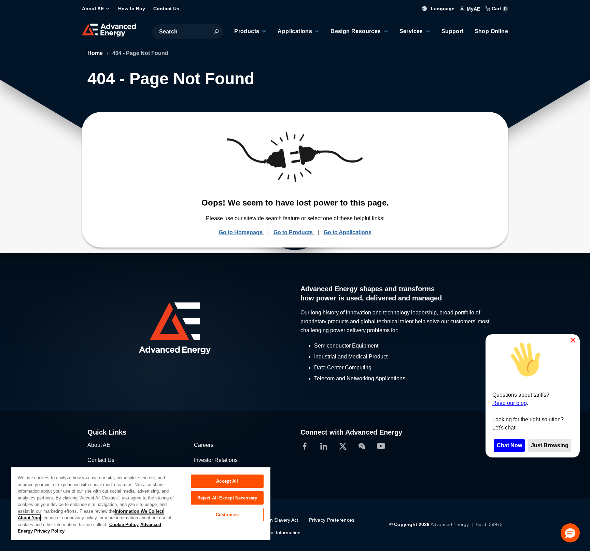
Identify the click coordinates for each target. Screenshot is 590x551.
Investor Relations (216, 460)
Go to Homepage (241, 232)
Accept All (227, 481)
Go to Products (293, 232)
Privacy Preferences (332, 520)
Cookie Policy (124, 524)
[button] (570, 532)
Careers (203, 445)
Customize (227, 514)
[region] (140, 503)
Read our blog (509, 403)
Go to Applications (347, 232)
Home (95, 53)
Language (442, 8)
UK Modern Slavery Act (273, 520)
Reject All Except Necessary (227, 497)
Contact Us (100, 460)
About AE (98, 445)
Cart (498, 8)
